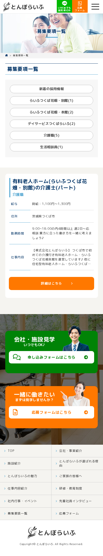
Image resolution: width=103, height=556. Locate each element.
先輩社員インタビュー (75, 501)
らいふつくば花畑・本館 (51, 112)
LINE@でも (64, 9)
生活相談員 (51, 147)
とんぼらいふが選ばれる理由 (78, 463)
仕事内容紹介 (17, 488)
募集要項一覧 (17, 513)
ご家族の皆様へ (70, 476)
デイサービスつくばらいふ (51, 123)
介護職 (52, 135)
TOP (11, 451)
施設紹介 (14, 463)
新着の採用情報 (51, 89)
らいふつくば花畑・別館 (51, 100)
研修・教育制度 (70, 488)
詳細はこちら (51, 283)
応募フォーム (69, 513)
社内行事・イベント (22, 501)
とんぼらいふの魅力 (22, 476)
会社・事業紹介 (70, 451)
